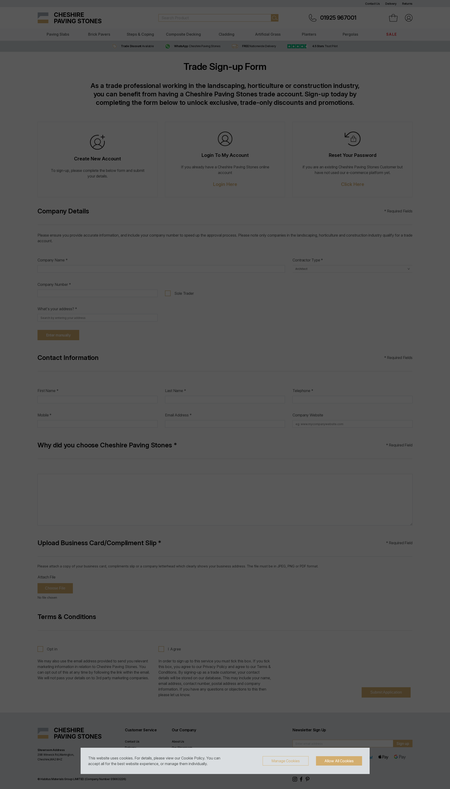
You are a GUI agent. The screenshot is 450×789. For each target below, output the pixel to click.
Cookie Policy (192, 758)
